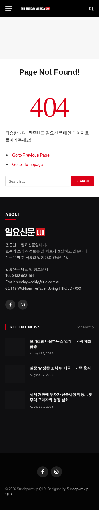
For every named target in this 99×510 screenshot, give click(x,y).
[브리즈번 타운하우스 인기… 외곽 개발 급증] (15, 347)
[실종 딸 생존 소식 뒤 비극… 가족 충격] (15, 374)
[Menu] (8, 9)
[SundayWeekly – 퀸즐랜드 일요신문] (50, 8)
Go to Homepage (27, 164)
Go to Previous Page (30, 155)
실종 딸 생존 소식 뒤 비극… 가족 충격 (60, 368)
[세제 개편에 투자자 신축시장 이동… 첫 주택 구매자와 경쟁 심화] (15, 400)
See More (84, 327)
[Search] (91, 9)
